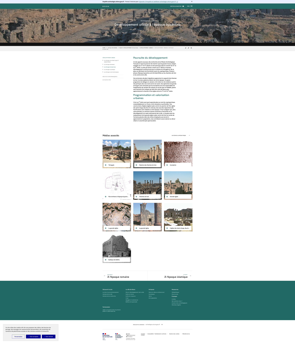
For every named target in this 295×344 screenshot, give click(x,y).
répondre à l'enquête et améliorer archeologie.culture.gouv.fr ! (157, 1)
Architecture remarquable (110, 76)
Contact (143, 334)
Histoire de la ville (107, 294)
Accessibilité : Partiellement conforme (157, 334)
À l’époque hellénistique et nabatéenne (111, 61)
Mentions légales (176, 305)
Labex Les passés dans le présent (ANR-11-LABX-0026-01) (112, 310)
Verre (150, 296)
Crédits (174, 299)
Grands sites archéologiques (179, 303)
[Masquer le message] (191, 1)
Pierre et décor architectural (156, 292)
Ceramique (152, 294)
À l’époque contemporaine (111, 72)
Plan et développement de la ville (135, 292)
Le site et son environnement (111, 292)
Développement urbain (146, 47)
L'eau (127, 298)
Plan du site (175, 294)
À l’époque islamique (109, 69)
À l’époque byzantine (110, 67)
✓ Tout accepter (33, 336)
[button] (191, 48)
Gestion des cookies (174, 333)
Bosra (106, 6)
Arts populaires (153, 298)
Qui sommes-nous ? (177, 301)
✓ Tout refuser (48, 336)
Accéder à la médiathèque (179, 135)
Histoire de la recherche (109, 296)
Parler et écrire (130, 294)
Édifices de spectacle (131, 302)
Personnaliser (18, 336)
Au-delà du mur (107, 79)
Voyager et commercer (132, 300)
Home (104, 47)
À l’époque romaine (109, 64)
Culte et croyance (131, 296)
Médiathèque (175, 292)
